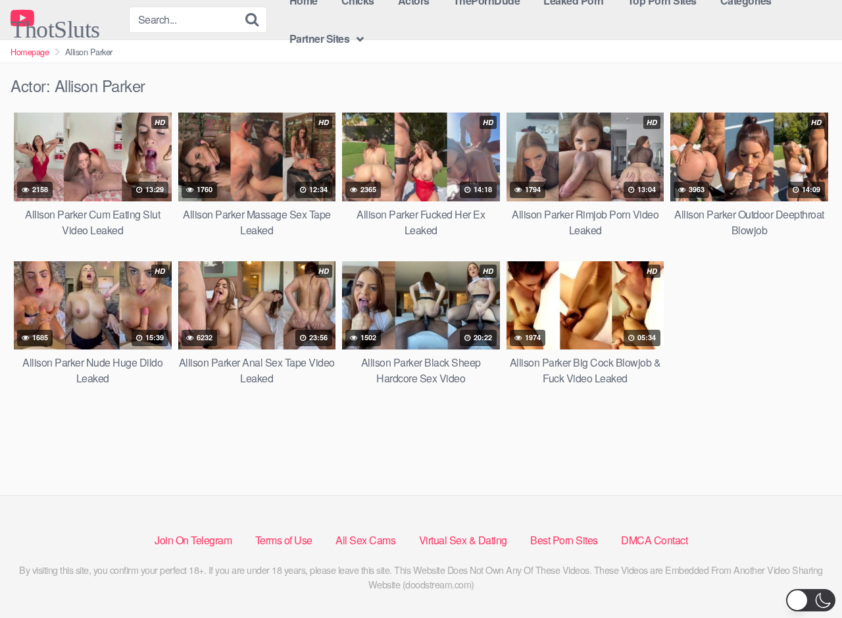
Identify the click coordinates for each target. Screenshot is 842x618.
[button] (810, 600)
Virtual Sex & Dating (463, 540)
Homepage (30, 51)
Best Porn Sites (564, 540)
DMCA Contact (654, 540)
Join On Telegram (193, 540)
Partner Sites (319, 38)
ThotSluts (55, 23)
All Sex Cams (365, 540)
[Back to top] (805, 576)
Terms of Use (283, 540)
